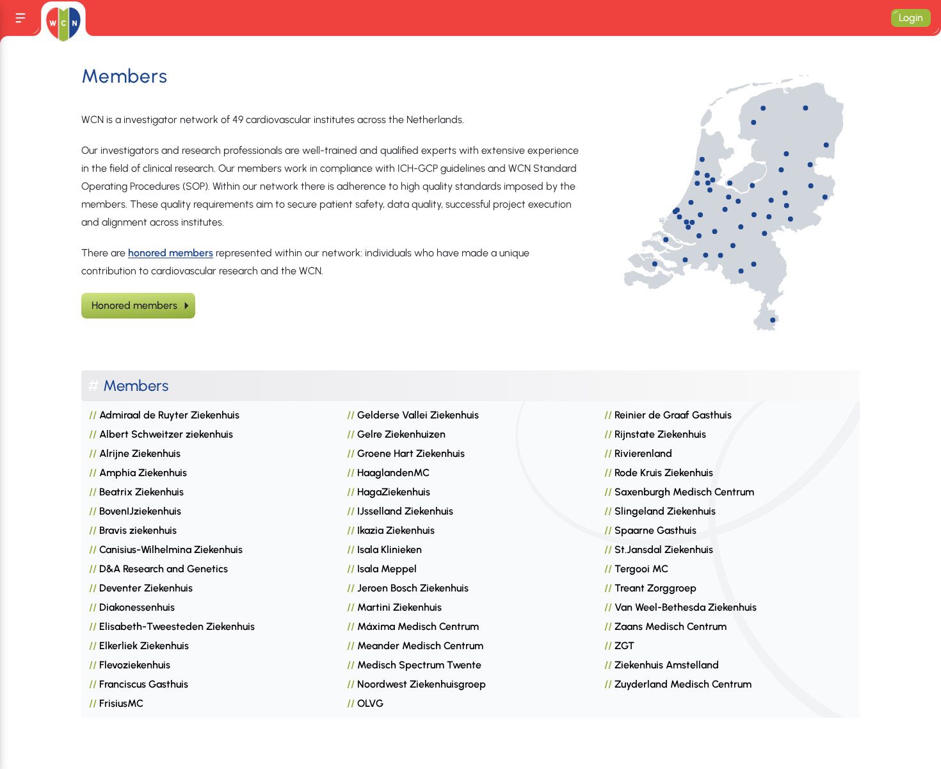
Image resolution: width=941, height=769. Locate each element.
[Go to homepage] (63, 24)
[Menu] (20, 18)
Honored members (134, 305)
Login (911, 18)
